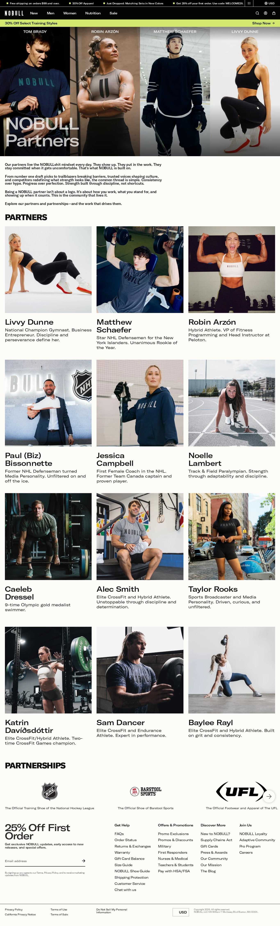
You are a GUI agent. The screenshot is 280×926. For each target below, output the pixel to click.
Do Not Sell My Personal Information (111, 911)
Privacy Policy (14, 909)
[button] (249, 3)
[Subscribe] (82, 861)
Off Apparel (60, 3)
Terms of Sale (59, 914)
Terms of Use (59, 909)
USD (184, 913)
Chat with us (125, 890)
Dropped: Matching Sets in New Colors (112, 3)
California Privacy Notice (20, 914)
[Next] (269, 796)
